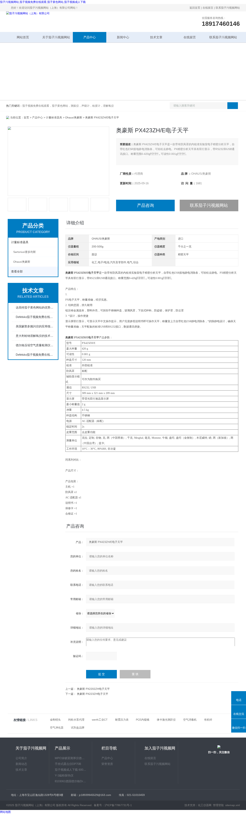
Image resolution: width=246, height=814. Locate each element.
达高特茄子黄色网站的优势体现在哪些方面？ (35, 307)
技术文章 (156, 37)
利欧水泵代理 (76, 719)
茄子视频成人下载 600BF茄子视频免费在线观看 (70, 769)
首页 (26, 117)
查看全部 (17, 271)
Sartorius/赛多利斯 (24, 251)
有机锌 (208, 719)
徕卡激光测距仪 (166, 719)
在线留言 (208, 7)
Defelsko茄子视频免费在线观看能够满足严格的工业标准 (35, 317)
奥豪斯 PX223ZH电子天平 (92, 693)
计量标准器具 (54, 117)
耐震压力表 (122, 719)
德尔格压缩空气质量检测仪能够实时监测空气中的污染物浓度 (35, 345)
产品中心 (89, 37)
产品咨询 (145, 205)
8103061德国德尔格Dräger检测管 (70, 781)
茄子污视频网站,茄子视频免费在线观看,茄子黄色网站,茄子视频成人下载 (43, 1)
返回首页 (194, 7)
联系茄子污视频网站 (228, 7)
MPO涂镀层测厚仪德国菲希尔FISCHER (70, 758)
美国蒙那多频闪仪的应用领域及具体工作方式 (35, 326)
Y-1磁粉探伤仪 (64, 775)
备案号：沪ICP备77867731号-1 (113, 805)
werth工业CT (100, 719)
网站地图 (5, 811)
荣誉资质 (107, 763)
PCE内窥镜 (142, 719)
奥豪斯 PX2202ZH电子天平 (93, 688)
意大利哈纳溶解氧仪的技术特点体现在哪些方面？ (35, 335)
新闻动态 (21, 763)
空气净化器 (56, 727)
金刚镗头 (55, 719)
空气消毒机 (190, 719)
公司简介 (21, 758)
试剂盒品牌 (77, 727)
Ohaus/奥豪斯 (73, 117)
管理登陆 (218, 805)
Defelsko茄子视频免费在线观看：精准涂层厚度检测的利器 (35, 354)
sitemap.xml (232, 805)
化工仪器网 (204, 805)
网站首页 (23, 37)
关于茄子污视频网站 (56, 37)
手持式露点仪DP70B (68, 763)
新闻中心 (123, 37)
